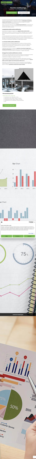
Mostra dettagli (31, 233)
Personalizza (17, 236)
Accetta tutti (29, 236)
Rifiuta (7, 236)
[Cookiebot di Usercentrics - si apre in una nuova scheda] (29, 222)
